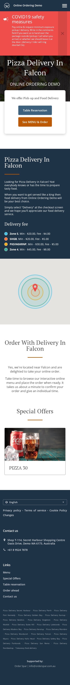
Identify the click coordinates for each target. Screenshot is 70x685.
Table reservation (14, 584)
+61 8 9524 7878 (17, 550)
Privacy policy (12, 510)
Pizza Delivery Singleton (39, 619)
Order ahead (11, 590)
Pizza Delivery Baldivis (13, 619)
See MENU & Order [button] (35, 122)
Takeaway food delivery (26, 648)
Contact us (10, 596)
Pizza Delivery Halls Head (23, 638)
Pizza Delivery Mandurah (16, 634)
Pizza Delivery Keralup (34, 629)
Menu (6, 572)
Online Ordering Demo (27, 5)
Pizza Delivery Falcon (41, 634)
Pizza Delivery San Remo (37, 643)
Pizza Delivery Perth (42, 610)
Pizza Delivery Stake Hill (23, 624)
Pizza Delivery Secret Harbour (16, 610)
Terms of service (35, 510)
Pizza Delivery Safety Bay (48, 638)
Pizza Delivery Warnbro (56, 629)
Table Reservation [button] (35, 110)
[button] (64, 5)
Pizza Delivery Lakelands (48, 624)
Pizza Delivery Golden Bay (30, 615)
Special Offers (12, 578)
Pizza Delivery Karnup (55, 615)
